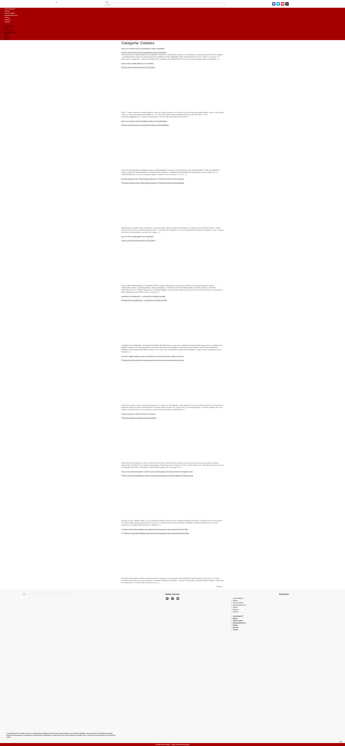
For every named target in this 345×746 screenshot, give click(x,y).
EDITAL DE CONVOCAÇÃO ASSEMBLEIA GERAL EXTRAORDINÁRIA (144, 121)
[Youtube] (282, 4)
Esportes (8, 19)
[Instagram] (287, 4)
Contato (7, 22)
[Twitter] (278, 4)
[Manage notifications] (340, 742)
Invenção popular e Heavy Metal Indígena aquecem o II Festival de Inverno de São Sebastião (152, 179)
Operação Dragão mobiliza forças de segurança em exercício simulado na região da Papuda (152, 356)
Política (7, 17)
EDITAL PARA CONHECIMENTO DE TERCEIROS (137, 64)
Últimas (7, 11)
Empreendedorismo (11, 15)
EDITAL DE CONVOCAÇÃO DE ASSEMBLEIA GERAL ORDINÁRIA (143, 49)
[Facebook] (274, 4)
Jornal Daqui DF (10, 9)
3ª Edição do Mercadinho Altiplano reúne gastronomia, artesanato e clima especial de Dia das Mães (154, 529)
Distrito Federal (10, 13)
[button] (172, 24)
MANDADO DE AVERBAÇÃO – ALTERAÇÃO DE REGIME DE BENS (143, 296)
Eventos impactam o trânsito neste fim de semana (138, 414)
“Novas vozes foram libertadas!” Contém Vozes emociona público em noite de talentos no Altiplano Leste (157, 472)
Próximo (220, 586)
